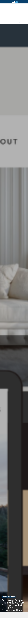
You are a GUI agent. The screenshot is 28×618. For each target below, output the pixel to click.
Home (3, 22)
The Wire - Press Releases (14, 22)
